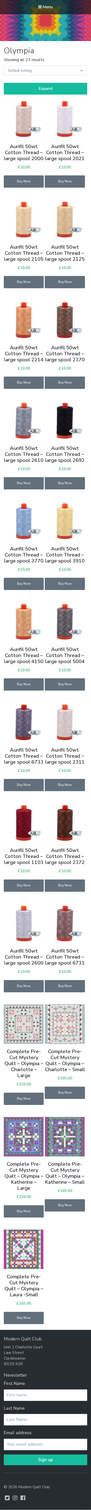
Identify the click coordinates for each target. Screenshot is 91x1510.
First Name (14, 1383)
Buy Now (24, 181)
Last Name (14, 1408)
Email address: (18, 1433)
